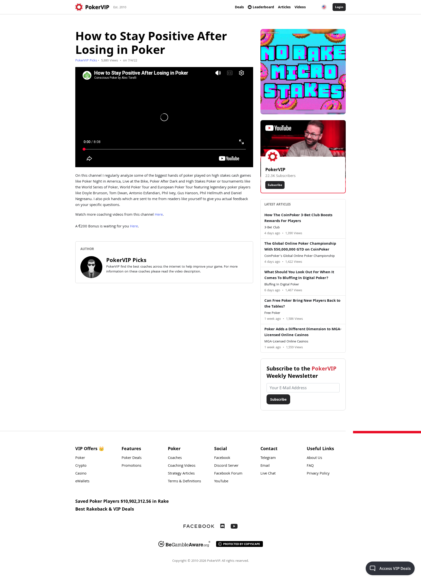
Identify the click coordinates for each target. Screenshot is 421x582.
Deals (239, 7)
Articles (284, 7)
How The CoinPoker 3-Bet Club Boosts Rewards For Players (298, 218)
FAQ (310, 466)
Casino (80, 474)
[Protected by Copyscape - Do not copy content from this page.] (239, 544)
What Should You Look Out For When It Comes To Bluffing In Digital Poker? (299, 275)
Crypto (80, 466)
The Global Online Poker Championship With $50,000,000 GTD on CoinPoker (300, 247)
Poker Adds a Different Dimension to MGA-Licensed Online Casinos (302, 332)
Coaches (175, 458)
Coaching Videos (181, 466)
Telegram (268, 458)
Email (265, 466)
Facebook (222, 458)
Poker (80, 458)
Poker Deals (132, 458)
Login (339, 7)
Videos (300, 7)
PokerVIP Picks (86, 60)
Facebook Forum (228, 474)
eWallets (82, 482)
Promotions (131, 466)
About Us (314, 458)
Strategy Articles (181, 474)
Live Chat (268, 474)
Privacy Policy (318, 474)
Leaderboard (263, 7)
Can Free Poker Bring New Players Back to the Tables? (302, 304)
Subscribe (275, 185)
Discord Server (226, 466)
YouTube (221, 482)
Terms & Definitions (184, 482)
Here (159, 215)
